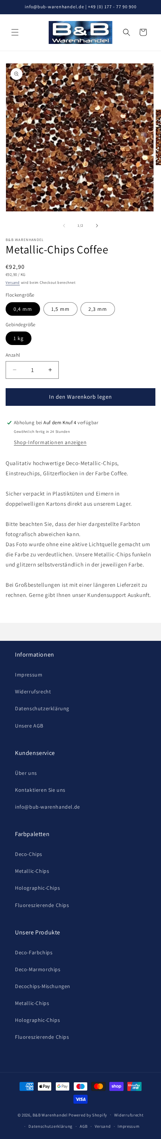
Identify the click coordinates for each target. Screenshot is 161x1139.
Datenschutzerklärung (42, 708)
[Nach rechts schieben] (97, 225)
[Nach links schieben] (64, 225)
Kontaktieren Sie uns (40, 789)
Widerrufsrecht (33, 691)
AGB (84, 1126)
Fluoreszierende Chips (42, 905)
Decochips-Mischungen (42, 986)
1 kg (18, 338)
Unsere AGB (29, 725)
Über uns (26, 773)
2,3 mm (97, 309)
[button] (15, 32)
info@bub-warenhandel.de (47, 806)
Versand (13, 282)
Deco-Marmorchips (38, 969)
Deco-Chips (28, 854)
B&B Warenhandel (50, 1114)
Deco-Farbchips (33, 952)
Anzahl (13, 355)
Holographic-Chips (37, 887)
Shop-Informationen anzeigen (50, 442)
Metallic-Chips (32, 871)
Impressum (28, 674)
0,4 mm (22, 309)
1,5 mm (60, 309)
